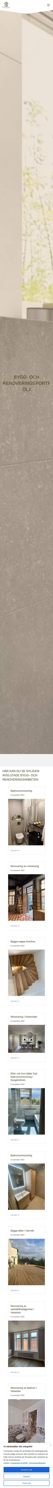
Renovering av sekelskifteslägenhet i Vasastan (22, 1309)
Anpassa (26, 1476)
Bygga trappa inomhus (23, 941)
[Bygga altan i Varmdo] (26, 1262)
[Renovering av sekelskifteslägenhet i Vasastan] (26, 1344)
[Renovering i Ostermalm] (26, 1039)
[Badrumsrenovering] (26, 822)
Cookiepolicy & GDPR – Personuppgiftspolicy (28, 1463)
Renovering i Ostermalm (24, 1016)
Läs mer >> (15, 850)
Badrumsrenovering (21, 790)
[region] (26, 1465)
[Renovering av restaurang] (26, 897)
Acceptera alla (26, 1470)
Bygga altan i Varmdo (22, 1230)
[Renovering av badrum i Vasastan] (26, 1422)
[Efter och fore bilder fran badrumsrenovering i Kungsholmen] (26, 1111)
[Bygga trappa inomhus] (26, 973)
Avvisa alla (26, 1483)
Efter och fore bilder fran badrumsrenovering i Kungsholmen (24, 1076)
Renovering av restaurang (25, 866)
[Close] (50, 1444)
